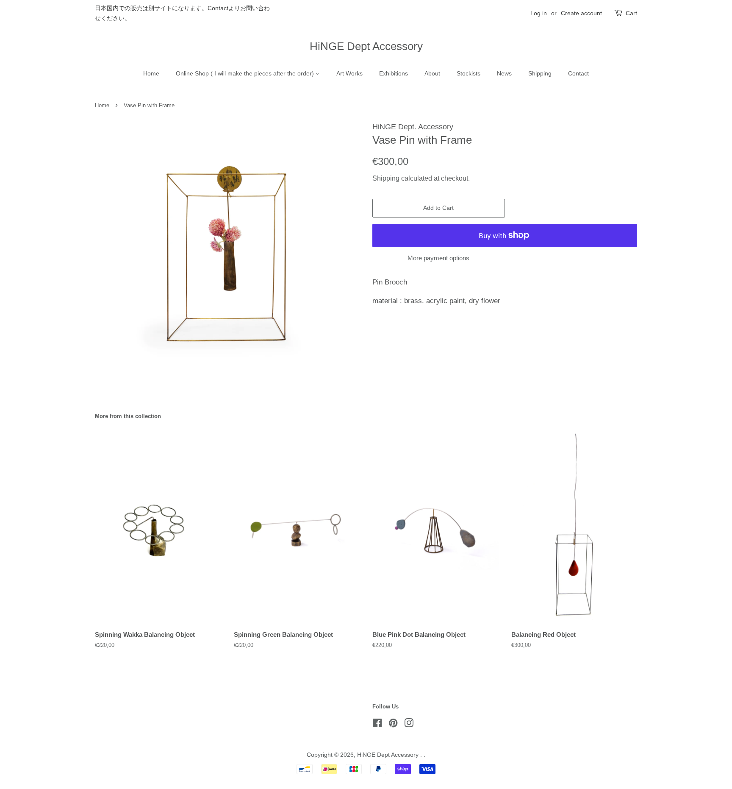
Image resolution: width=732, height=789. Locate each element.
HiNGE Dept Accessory (366, 46)
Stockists (468, 73)
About (432, 73)
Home (151, 73)
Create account (581, 13)
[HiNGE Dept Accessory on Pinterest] (393, 724)
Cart (631, 13)
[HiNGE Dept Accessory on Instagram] (408, 724)
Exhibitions (393, 73)
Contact (578, 73)
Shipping (540, 73)
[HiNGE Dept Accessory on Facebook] (377, 724)
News (504, 73)
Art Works (349, 73)
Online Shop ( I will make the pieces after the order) (246, 73)
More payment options (438, 258)
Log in (538, 13)
